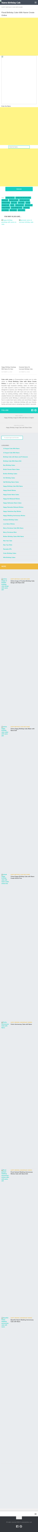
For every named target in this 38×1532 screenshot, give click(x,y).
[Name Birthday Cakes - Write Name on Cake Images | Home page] (13, 2)
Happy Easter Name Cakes (11, 494)
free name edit (28, 205)
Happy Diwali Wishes (9, 490)
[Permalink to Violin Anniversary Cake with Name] (5, 1094)
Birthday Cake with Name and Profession (15, 457)
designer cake (5, 205)
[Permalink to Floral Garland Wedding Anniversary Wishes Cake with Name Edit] (5, 1242)
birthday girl (5, 200)
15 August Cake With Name (11, 452)
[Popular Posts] (28, 574)
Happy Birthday (5, 207)
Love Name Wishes (9, 524)
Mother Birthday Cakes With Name (13, 536)
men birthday (5, 210)
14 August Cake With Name (11, 448)
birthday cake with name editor (23, 197)
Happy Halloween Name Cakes (12, 503)
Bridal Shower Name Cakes (11, 469)
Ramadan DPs (7, 549)
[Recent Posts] (10, 574)
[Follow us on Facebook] (32, 410)
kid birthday (26, 207)
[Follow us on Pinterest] (35, 410)
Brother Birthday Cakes (10, 473)
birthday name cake (24, 200)
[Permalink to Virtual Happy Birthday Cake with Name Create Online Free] (5, 946)
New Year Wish (7, 545)
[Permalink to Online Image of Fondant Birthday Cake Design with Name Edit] (5, 651)
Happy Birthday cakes (16, 207)
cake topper (21, 202)
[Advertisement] (19, 37)
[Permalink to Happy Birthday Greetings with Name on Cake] (10, 292)
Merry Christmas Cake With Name (13, 528)
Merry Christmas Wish (10, 532)
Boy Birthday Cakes (9, 465)
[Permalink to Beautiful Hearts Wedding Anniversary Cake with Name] (5, 1390)
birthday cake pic (10, 197)
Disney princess (19, 205)
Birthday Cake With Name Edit (12, 461)
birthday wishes (6, 202)
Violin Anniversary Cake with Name (21, 1024)
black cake (14, 202)
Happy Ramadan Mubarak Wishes (13, 507)
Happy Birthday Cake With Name (12, 7)
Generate (19, 189)
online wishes (21, 210)
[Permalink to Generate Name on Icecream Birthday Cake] (27, 292)
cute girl (28, 202)
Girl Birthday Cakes (9, 478)
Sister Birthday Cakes (9, 553)
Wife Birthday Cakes (9, 557)
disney (12, 205)
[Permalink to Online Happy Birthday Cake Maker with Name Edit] (5, 799)
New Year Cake (7, 540)
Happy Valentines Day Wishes (12, 511)
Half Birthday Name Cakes (11, 482)
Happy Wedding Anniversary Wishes (14, 515)
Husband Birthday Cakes (10, 519)
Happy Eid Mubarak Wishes (11, 498)
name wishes (13, 210)
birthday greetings (13, 200)
